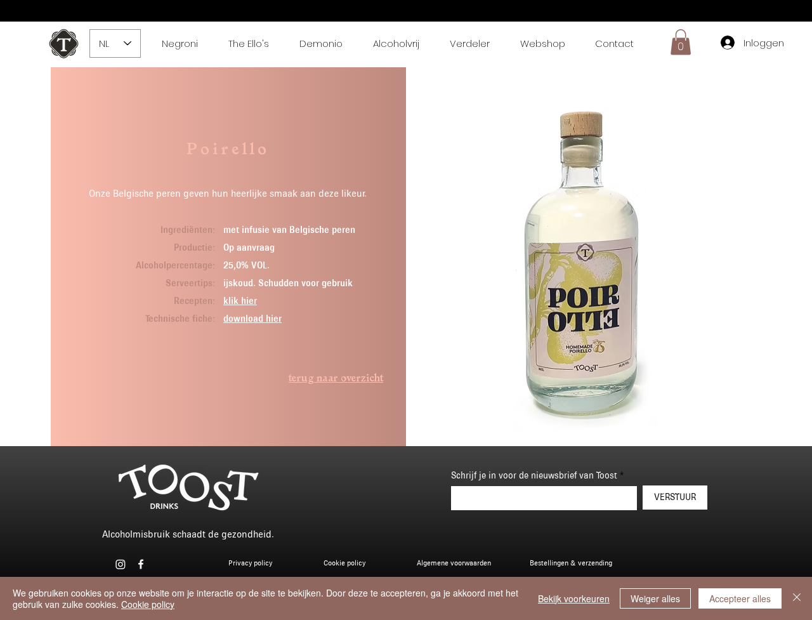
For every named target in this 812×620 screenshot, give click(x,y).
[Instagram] (120, 564)
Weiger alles (655, 598)
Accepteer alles (740, 598)
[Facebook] (140, 564)
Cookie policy (147, 604)
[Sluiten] (796, 598)
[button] (680, 42)
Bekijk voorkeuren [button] (574, 598)
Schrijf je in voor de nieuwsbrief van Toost (534, 475)
